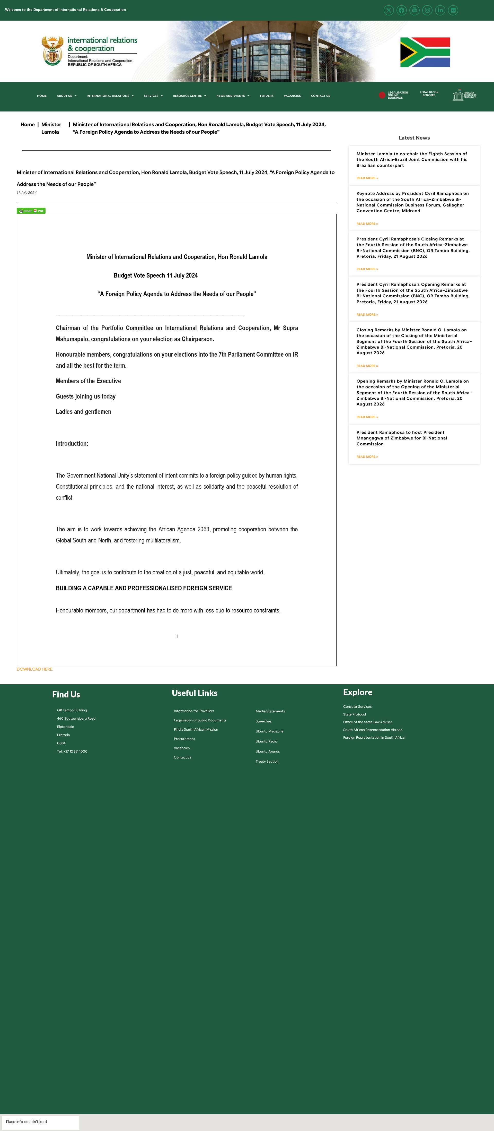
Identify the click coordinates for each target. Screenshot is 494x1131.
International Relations (108, 96)
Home (42, 96)
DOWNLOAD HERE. (35, 669)
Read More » (367, 178)
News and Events (230, 96)
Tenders (267, 96)
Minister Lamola (51, 128)
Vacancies (292, 96)
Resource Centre (187, 96)
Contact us (320, 96)
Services (151, 96)
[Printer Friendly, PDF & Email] (31, 211)
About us (64, 96)
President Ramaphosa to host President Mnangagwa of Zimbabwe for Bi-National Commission (402, 438)
